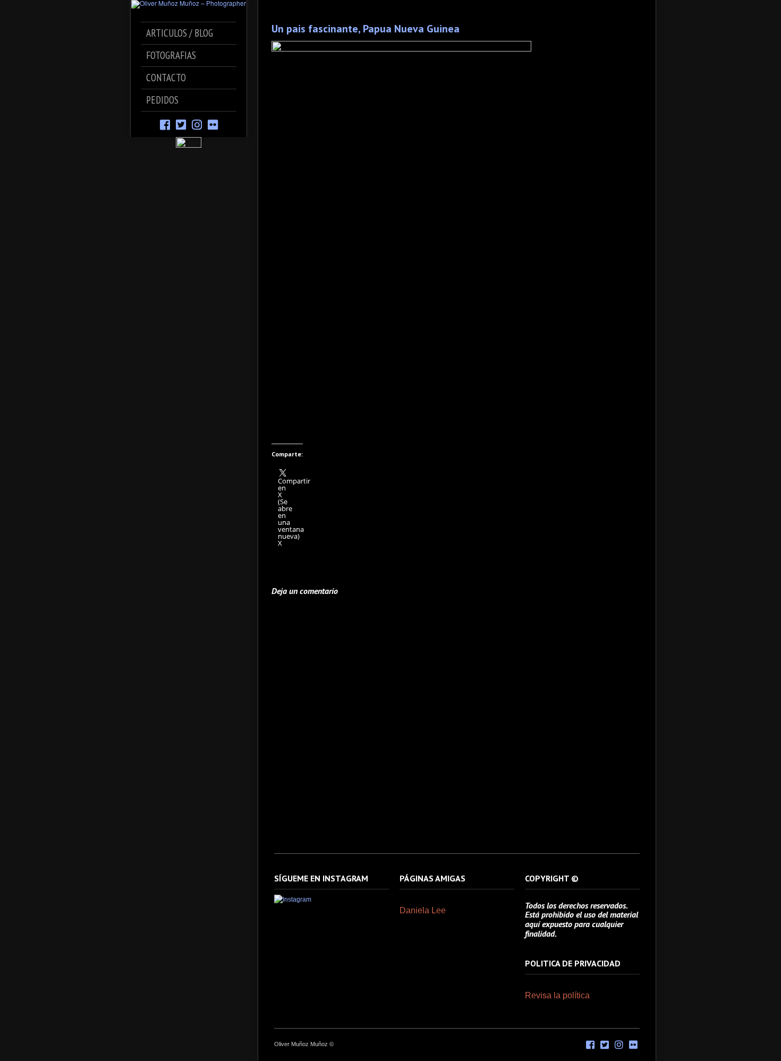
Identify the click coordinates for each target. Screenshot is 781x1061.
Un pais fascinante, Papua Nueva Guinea (365, 29)
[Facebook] (165, 124)
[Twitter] (181, 124)
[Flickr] (213, 124)
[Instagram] (197, 124)
